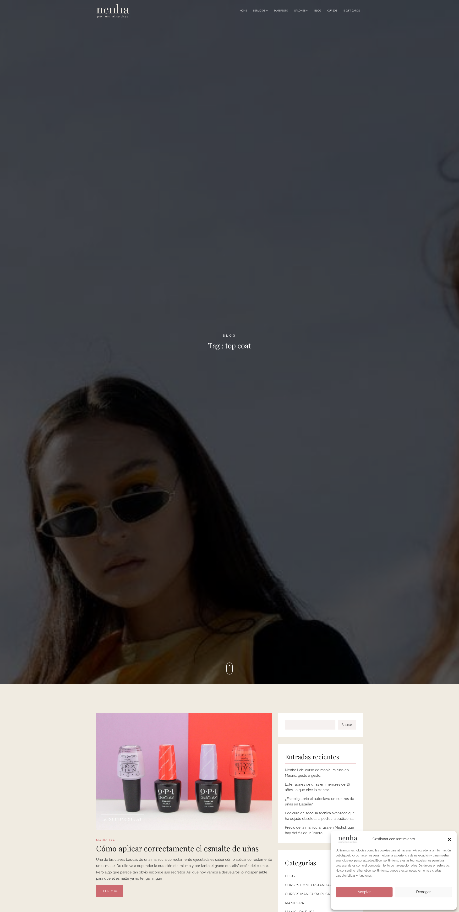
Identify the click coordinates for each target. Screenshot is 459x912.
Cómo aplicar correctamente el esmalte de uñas (177, 848)
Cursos (332, 10)
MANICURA (105, 840)
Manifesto (281, 10)
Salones (300, 10)
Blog (317, 10)
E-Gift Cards (352, 10)
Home (243, 10)
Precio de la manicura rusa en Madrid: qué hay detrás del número (319, 830)
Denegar (423, 892)
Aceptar (364, 892)
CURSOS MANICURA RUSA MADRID (315, 894)
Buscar (346, 725)
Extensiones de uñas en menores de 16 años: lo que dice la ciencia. (317, 787)
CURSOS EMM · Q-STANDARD (310, 885)
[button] (449, 839)
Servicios (259, 10)
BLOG (290, 876)
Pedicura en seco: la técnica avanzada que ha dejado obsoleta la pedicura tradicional (320, 816)
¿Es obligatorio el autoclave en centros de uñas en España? (319, 801)
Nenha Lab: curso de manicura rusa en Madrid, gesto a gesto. (317, 773)
